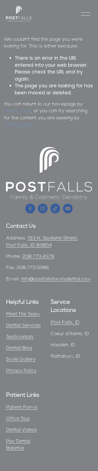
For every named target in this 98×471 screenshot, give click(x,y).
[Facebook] (30, 208)
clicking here (17, 111)
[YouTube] (68, 208)
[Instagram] (43, 208)
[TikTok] (55, 208)
